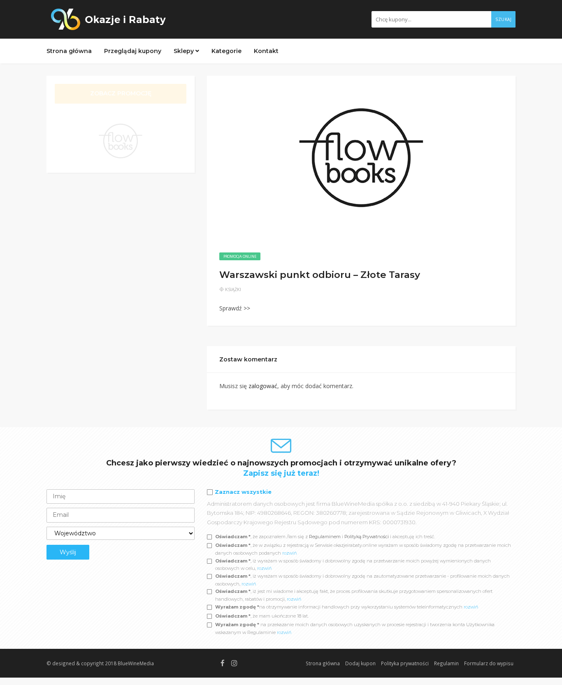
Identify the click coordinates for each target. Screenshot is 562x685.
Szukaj (503, 19)
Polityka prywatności (405, 663)
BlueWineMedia (136, 663)
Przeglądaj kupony (132, 51)
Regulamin (446, 663)
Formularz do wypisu (488, 663)
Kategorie (226, 51)
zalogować (262, 386)
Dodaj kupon (360, 663)
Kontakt (266, 51)
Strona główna (69, 51)
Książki (233, 289)
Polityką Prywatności (367, 536)
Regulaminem (325, 536)
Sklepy (184, 51)
